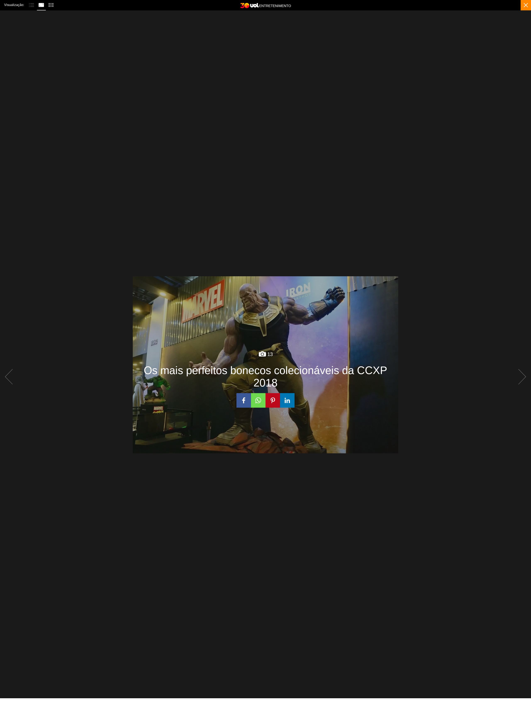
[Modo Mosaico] (51, 4)
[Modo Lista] (32, 4)
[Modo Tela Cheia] (42, 4)
